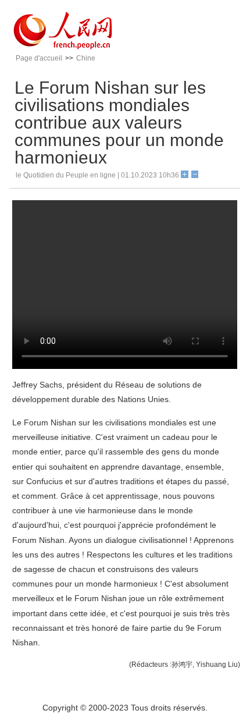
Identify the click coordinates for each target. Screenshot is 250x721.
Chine (85, 58)
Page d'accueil (39, 58)
